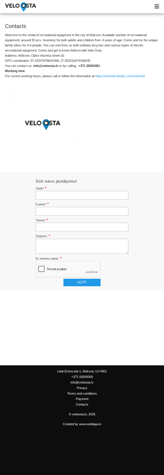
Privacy (82, 388)
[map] (82, 328)
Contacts (82, 404)
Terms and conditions (82, 393)
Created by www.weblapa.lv (82, 424)
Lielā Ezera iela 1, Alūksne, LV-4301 (82, 371)
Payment (82, 399)
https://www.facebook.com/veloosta (120, 76)
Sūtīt (81, 282)
